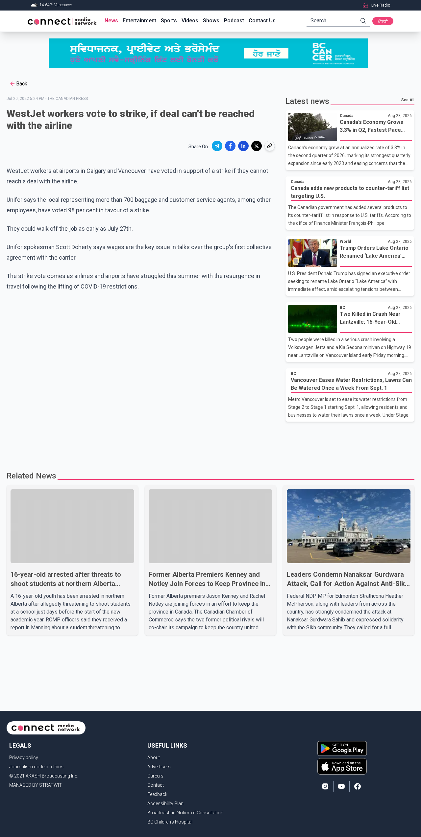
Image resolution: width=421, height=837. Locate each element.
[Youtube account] (341, 786)
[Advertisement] (208, 443)
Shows (211, 20)
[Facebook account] (357, 786)
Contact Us (262, 20)
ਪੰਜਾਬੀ (383, 21)
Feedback (157, 794)
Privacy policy (23, 757)
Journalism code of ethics (36, 766)
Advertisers (159, 766)
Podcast (234, 20)
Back (21, 84)
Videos (190, 20)
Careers (155, 776)
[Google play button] (342, 748)
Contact (155, 785)
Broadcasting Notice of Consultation (185, 812)
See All (407, 100)
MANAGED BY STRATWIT (35, 785)
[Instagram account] (325, 786)
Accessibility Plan (165, 803)
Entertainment (139, 20)
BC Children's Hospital (169, 822)
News (111, 20)
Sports (169, 20)
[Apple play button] (342, 766)
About (153, 757)
